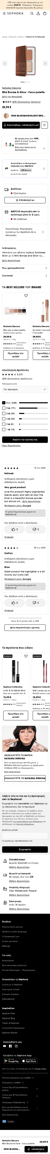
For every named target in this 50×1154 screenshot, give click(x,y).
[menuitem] (38, 13)
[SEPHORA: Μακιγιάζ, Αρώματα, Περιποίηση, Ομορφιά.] (15, 13)
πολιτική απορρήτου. (25, 824)
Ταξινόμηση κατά (9, 384)
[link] (25, 439)
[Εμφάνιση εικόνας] (24, 61)
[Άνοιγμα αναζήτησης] (32, 13)
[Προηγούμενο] (4, 63)
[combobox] (25, 389)
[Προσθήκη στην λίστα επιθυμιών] (26, 296)
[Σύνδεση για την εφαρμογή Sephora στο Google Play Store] (11, 1060)
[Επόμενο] (45, 63)
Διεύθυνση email (9, 830)
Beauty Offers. (41, 1069)
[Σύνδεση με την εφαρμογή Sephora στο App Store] (29, 1060)
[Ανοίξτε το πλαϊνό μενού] (4, 13)
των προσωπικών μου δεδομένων (28, 821)
